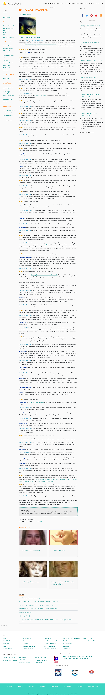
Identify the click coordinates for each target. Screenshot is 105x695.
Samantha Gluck (25, 14)
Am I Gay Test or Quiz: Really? (89, 77)
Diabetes (25, 643)
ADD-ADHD (6, 641)
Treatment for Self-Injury (59, 550)
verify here (85, 658)
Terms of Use (54, 686)
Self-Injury (7, 78)
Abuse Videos (6, 65)
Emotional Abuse (7, 45)
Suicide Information (8, 113)
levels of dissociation (40, 96)
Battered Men (6, 50)
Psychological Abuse (8, 55)
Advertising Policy (93, 686)
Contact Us (31, 686)
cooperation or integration (36, 402)
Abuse (4, 638)
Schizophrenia (67, 643)
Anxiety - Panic (7, 649)
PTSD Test (5, 102)
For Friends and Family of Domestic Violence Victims (37, 605)
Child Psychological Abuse (8, 31)
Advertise (42, 686)
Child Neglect (6, 37)
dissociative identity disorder (33, 44)
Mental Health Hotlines (9, 110)
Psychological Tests (82, 3)
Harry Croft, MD (37, 521)
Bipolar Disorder (27, 638)
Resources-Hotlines (25, 662)
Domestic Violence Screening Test (8, 88)
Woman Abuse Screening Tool (6, 92)
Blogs (73, 3)
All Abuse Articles (7, 17)
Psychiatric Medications (10, 660)
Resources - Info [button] (57, 3)
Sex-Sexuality (88, 638)
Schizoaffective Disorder (91, 641)
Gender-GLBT (47, 638)
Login (97, 3)
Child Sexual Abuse (8, 35)
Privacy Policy (67, 686)
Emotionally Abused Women (30, 582)
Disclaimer (80, 686)
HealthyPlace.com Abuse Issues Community (44, 275)
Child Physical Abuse (8, 28)
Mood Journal (39, 663)
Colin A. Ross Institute (46, 481)
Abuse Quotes (6, 67)
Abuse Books (6, 70)
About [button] (91, 3)
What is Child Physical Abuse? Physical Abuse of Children (38, 601)
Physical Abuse (7, 53)
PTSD (46, 245)
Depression (26, 641)
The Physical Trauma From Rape (30, 598)
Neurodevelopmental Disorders (52, 641)
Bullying (12, 37)
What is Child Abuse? (8, 26)
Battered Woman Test (8, 95)
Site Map (9, 686)
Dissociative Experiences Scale (7, 98)
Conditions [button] (46, 3)
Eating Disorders (28, 649)
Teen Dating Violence (8, 62)
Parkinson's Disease (49, 646)
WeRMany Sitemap (25, 612)
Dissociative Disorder (29, 646)
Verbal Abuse (6, 58)
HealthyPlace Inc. (38, 694)
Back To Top (4, 626)
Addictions (6, 643)
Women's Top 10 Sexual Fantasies (90, 25)
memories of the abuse (49, 44)
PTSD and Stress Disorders (71, 638)
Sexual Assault (6, 60)
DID (4, 78)
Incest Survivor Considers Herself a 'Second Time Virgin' (38, 609)
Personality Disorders (49, 649)
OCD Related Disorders (50, 643)
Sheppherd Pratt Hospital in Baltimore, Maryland (50, 479)
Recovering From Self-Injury (30, 550)
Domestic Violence (8, 48)
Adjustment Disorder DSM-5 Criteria (91, 60)
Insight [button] (67, 3)
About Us (19, 686)
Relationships (67, 641)
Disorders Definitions (9, 657)
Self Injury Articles (25, 616)
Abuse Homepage (7, 15)
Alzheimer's (6, 646)
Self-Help (66, 646)
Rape (11, 58)
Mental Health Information (23, 658)
